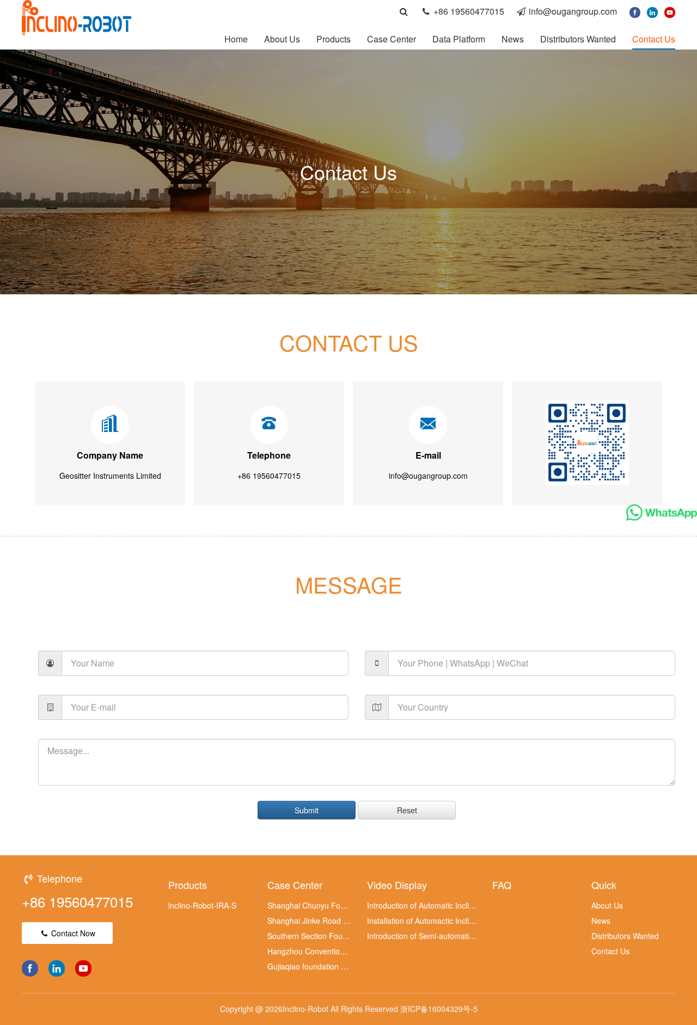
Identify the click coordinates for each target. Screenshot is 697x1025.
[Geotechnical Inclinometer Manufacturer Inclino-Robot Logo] (76, 16)
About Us (282, 39)
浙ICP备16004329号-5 (439, 1008)
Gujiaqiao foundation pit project (309, 966)
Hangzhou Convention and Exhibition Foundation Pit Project (309, 951)
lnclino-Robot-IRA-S (202, 905)
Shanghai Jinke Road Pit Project (309, 920)
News (513, 39)
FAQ (501, 885)
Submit (307, 810)
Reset (407, 810)
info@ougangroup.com (573, 11)
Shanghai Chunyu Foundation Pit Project (309, 905)
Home (236, 39)
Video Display (397, 885)
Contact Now (72, 933)
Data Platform (458, 39)
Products (333, 39)
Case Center (391, 39)
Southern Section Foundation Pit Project (309, 935)
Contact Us (653, 39)
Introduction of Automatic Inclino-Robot (422, 905)
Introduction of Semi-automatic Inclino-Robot (422, 935)
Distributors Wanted (578, 39)
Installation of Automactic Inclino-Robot (422, 920)
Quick (603, 885)
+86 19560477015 (468, 11)
